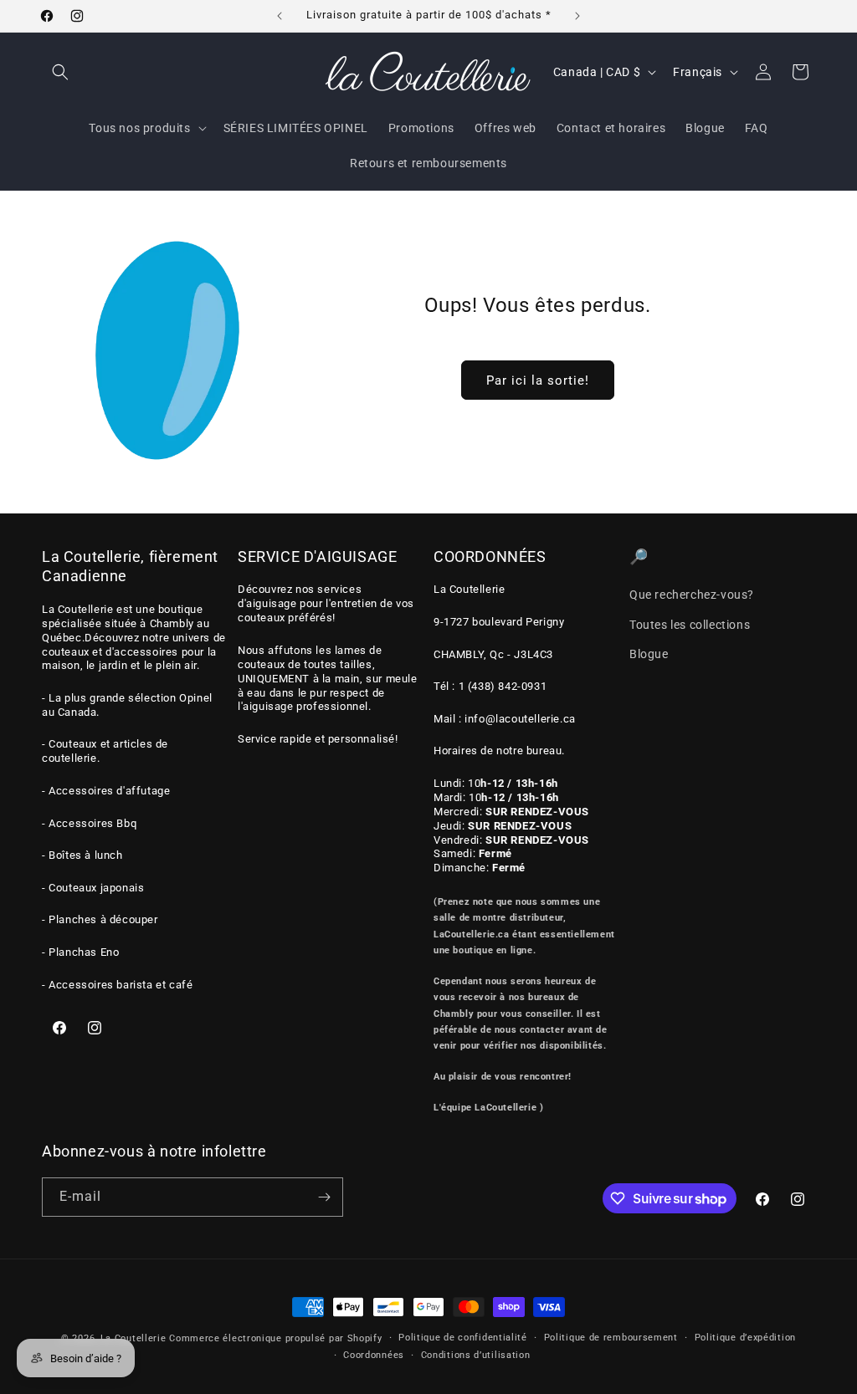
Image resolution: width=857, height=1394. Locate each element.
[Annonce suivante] (577, 16)
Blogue (649, 654)
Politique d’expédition (745, 1337)
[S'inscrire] (323, 1197)
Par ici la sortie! (536, 380)
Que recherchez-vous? (691, 594)
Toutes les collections (689, 624)
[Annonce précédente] (279, 16)
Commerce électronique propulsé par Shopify (275, 1338)
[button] (60, 72)
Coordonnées (373, 1355)
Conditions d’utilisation (476, 1355)
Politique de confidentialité (462, 1337)
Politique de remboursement (611, 1337)
